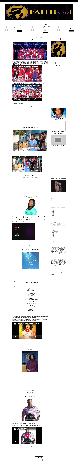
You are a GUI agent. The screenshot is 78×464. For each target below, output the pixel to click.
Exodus (51, 256)
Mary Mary (52, 263)
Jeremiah (64, 259)
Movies (57, 264)
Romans (56, 270)
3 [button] (39, 37)
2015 (52, 233)
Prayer (28, 245)
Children (26, 177)
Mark (56, 262)
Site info (55, 271)
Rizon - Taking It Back (30, 396)
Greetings (57, 257)
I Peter (64, 258)
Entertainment (54, 255)
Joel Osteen (58, 260)
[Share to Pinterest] (33, 106)
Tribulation (59, 272)
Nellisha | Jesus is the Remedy (30, 127)
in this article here (20, 387)
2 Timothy (58, 247)
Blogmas (60, 249)
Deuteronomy (57, 252)
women (34, 245)
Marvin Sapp (64, 262)
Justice (59, 261)
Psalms (56, 269)
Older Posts (45, 453)
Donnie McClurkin (61, 252)
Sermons (61, 270)
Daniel (51, 252)
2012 (52, 236)
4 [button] (40, 37)
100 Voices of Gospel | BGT (30, 39)
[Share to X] (32, 106)
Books (63, 249)
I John (62, 258)
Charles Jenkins (57, 250)
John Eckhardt (62, 260)
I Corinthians (59, 258)
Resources (64, 269)
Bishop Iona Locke (57, 249)
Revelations (52, 270)
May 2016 (53, 222)
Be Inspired (61, 248)
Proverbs (54, 269)
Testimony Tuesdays (53, 272)
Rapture (62, 269)
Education (60, 253)
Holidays (52, 258)
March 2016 (54, 230)
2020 (52, 211)
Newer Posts (15, 453)
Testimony (64, 271)
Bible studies (53, 249)
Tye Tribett (62, 272)
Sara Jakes (58, 270)
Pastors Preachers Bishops (62, 266)
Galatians (62, 256)
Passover (56, 266)
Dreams (65, 252)
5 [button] (41, 37)
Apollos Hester (52, 248)
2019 (52, 212)
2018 (52, 213)
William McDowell (56, 273)
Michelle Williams (53, 264)
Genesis (52, 257)
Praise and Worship (34, 177)
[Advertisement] (30, 118)
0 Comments (28, 106)
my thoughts (60, 265)
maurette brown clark (58, 263)
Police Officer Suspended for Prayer (30, 348)
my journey (56, 265)
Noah (65, 265)
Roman (54, 270)
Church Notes (26, 344)
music (29, 177)
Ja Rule (62, 259)
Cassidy (52, 250)
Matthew (54, 263)
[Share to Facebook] (31, 106)
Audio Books (56, 248)
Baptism (59, 248)
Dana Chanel (64, 251)
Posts (53, 198)
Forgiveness (59, 256)
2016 (52, 215)
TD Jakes (60, 271)
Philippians (52, 268)
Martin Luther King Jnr (59, 262)
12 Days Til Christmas (58, 192)
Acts (59, 247)
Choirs (62, 250)
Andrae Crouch (64, 247)
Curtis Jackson (61, 251)
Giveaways (54, 257)
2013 (52, 235)
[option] (13, 28)
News (30, 392)
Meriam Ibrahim (64, 263)
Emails (65, 253)
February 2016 (54, 231)
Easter (51, 253)
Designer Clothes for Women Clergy (58, 131)
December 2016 (54, 216)
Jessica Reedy (52, 260)
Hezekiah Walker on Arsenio (58, 145)
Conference (57, 251)
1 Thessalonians (52, 247)
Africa (61, 247)
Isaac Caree (58, 259)
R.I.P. (59, 269)
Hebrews (60, 257)
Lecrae (53, 262)
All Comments (54, 200)
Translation (57, 272)
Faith (54, 256)
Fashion (56, 256)
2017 (52, 214)
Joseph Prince (54, 261)
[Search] (63, 69)
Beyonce (65, 248)
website (17, 103)
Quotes (58, 269)
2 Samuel (55, 247)
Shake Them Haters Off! (58, 133)
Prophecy (52, 269)
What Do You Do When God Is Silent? (30, 249)
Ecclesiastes (31, 344)
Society (57, 271)
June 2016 (53, 221)
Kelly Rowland (62, 261)
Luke (55, 262)
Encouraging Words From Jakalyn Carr (30, 196)
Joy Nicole (57, 261)
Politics (55, 268)
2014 (52, 234)
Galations (64, 256)
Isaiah (60, 259)
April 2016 (53, 229)
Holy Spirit (55, 258)
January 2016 (54, 232)
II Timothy (55, 259)
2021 (52, 210)
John (60, 260)
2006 (52, 241)
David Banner (54, 252)
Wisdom (31, 245)
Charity (54, 250)
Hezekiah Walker (63, 257)
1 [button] (36, 37)
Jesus (54, 260)
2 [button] (38, 37)
